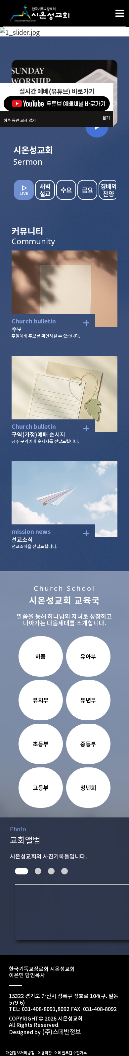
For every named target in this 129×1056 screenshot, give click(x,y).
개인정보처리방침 (20, 1052)
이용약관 (44, 1052)
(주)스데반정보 (61, 1031)
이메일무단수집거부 (70, 1052)
